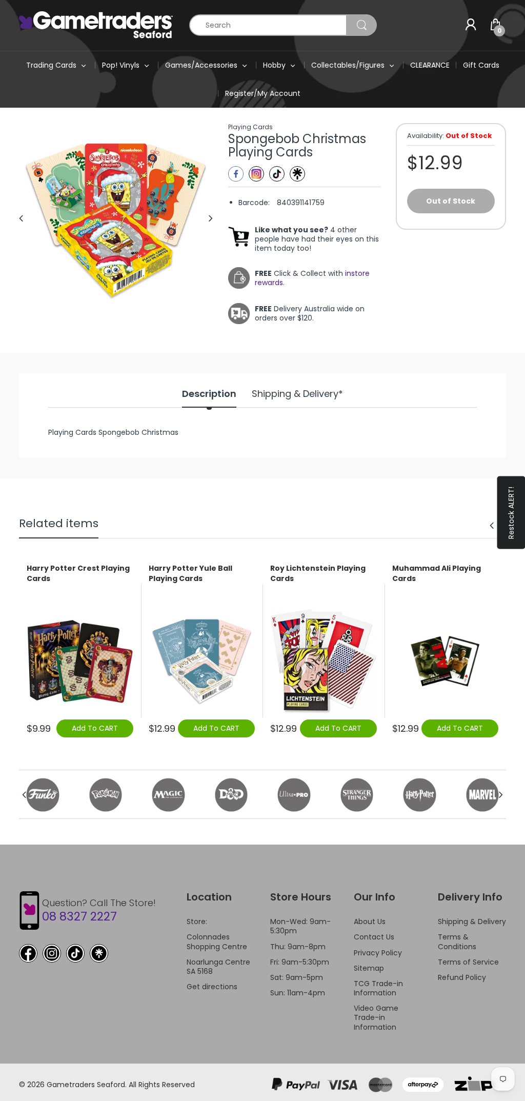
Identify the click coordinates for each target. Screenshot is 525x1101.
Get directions (212, 986)
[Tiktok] (277, 174)
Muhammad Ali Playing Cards (436, 574)
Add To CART (95, 728)
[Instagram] (256, 174)
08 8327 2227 (79, 916)
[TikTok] (75, 953)
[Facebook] (236, 174)
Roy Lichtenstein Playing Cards (318, 574)
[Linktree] (297, 174)
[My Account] (470, 25)
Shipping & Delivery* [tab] (297, 394)
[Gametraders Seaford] (96, 24)
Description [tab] (209, 394)
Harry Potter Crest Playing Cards (78, 574)
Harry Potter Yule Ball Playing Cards (190, 574)
